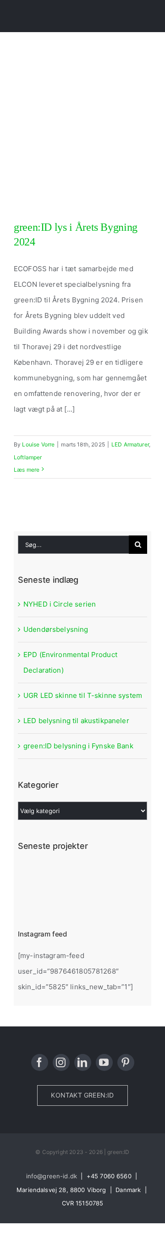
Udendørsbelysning (55, 629)
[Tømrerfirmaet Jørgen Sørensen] (67, 874)
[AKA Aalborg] (100, 897)
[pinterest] (125, 1062)
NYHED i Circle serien (59, 604)
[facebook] (39, 1062)
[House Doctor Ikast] (34, 874)
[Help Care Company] (67, 897)
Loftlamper (28, 457)
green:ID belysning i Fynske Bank (78, 745)
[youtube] (104, 1062)
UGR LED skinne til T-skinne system (82, 695)
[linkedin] (82, 1062)
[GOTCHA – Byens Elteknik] (100, 874)
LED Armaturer (130, 444)
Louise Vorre (38, 444)
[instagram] (61, 1062)
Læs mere (26, 469)
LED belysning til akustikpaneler (76, 720)
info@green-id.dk (51, 1176)
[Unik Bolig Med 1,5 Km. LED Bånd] (34, 897)
